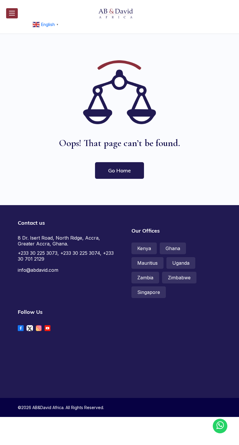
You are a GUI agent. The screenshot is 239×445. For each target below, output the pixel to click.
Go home (119, 170)
